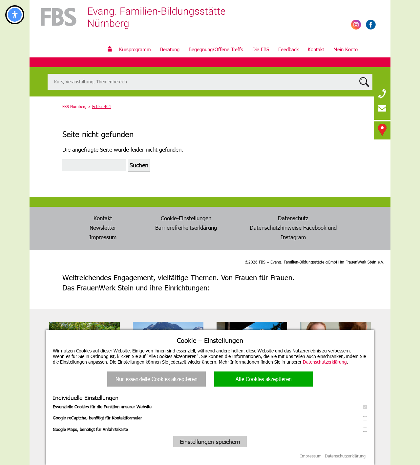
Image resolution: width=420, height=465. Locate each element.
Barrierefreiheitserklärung (186, 227)
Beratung (169, 49)
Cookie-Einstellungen (186, 218)
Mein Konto (345, 49)
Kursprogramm (135, 49)
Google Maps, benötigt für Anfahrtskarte (90, 429)
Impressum (102, 237)
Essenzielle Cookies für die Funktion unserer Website (102, 406)
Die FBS (260, 49)
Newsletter (103, 227)
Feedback (288, 49)
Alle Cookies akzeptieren (264, 378)
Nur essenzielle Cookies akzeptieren (157, 378)
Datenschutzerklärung (325, 362)
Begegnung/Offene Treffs (216, 49)
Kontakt (316, 49)
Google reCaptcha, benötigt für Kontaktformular (97, 417)
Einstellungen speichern (210, 441)
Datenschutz (293, 218)
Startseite (110, 49)
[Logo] (132, 23)
